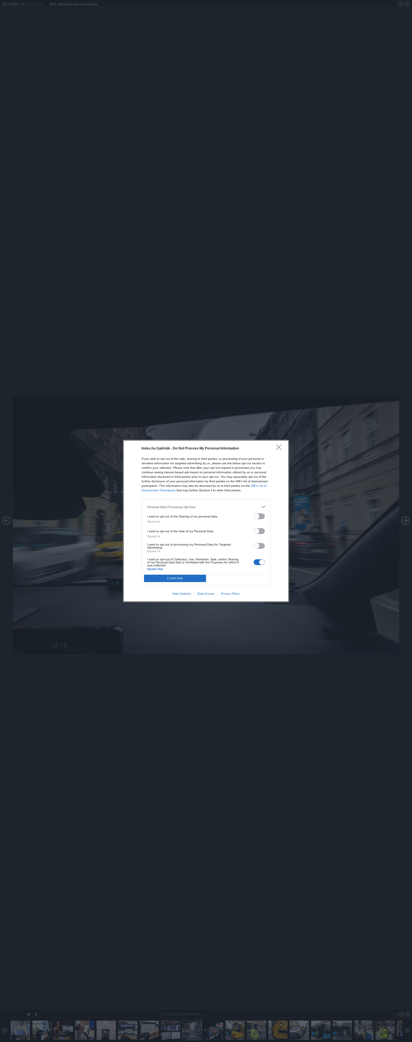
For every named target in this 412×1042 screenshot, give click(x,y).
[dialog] (206, 521)
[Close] (280, 449)
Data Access (206, 593)
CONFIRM (175, 578)
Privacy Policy (230, 593)
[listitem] (206, 507)
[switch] (259, 516)
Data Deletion (182, 593)
